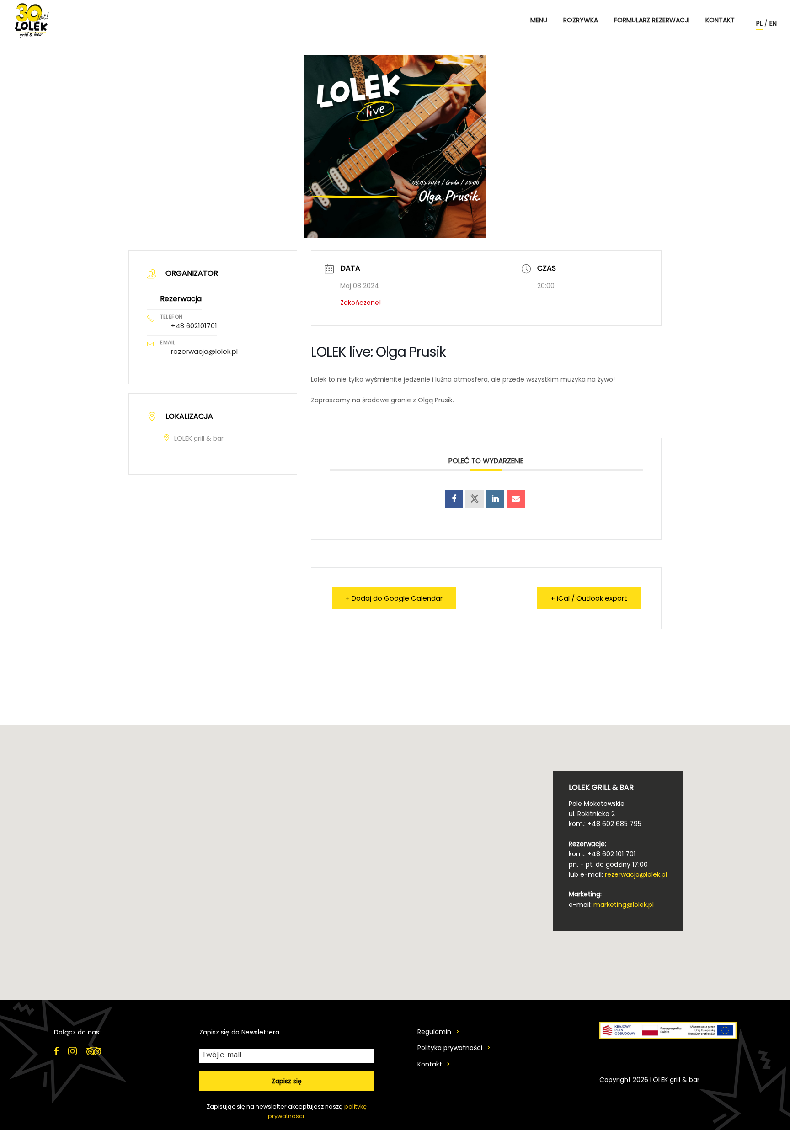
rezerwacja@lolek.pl (204, 351)
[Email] (516, 499)
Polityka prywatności (449, 1047)
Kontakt (720, 20)
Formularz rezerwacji (651, 20)
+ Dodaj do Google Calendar (394, 598)
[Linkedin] (495, 499)
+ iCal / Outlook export (588, 598)
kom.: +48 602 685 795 (605, 823)
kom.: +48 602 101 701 (602, 853)
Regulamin (434, 1031)
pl (759, 23)
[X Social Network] (474, 499)
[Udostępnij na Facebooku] (454, 499)
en (773, 23)
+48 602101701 (194, 325)
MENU (538, 20)
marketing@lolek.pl (623, 904)
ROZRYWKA (580, 20)
